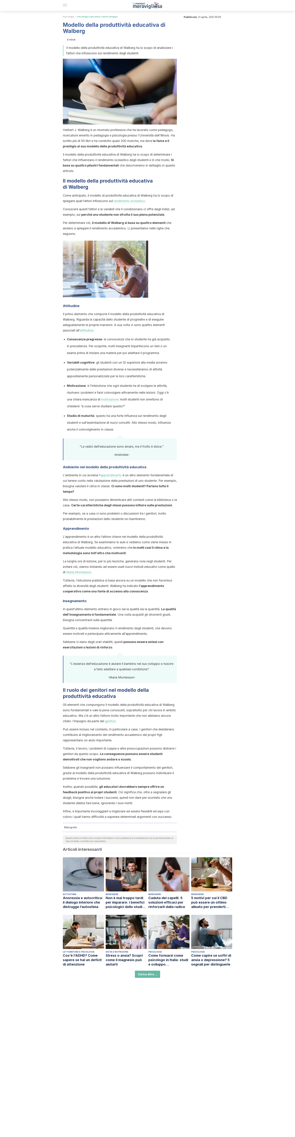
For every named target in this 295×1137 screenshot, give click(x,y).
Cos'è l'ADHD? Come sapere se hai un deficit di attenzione (82, 959)
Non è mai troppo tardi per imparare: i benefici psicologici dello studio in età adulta (125, 902)
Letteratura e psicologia (78, 952)
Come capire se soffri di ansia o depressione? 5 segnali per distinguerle (211, 959)
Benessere (112, 894)
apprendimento (111, 475)
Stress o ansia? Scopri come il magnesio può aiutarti (124, 959)
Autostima (69, 894)
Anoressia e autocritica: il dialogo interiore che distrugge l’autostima (83, 902)
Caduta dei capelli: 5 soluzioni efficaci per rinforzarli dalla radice (166, 902)
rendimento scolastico (129, 201)
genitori (110, 721)
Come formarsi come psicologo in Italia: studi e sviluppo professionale (168, 960)
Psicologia (68, 16)
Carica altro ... (147, 974)
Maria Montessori (78, 572)
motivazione (109, 399)
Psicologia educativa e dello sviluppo (97, 16)
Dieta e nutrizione (117, 952)
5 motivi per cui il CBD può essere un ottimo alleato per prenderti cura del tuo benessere (210, 902)
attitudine (86, 330)
